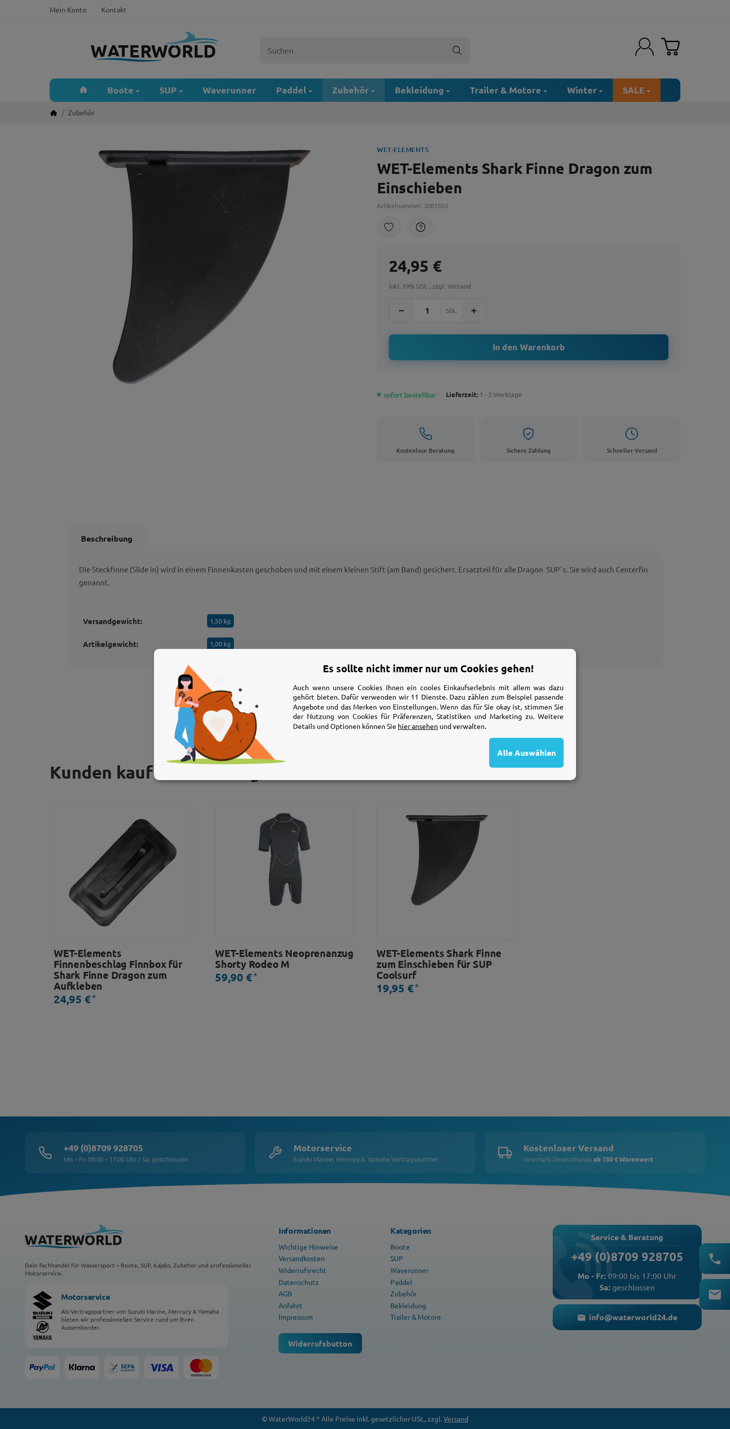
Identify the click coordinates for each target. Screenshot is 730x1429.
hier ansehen (418, 725)
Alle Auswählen (526, 752)
